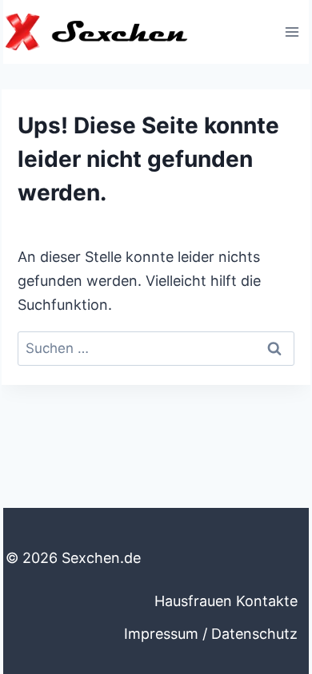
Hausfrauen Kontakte (226, 601)
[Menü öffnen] (291, 31)
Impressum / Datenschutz (211, 633)
